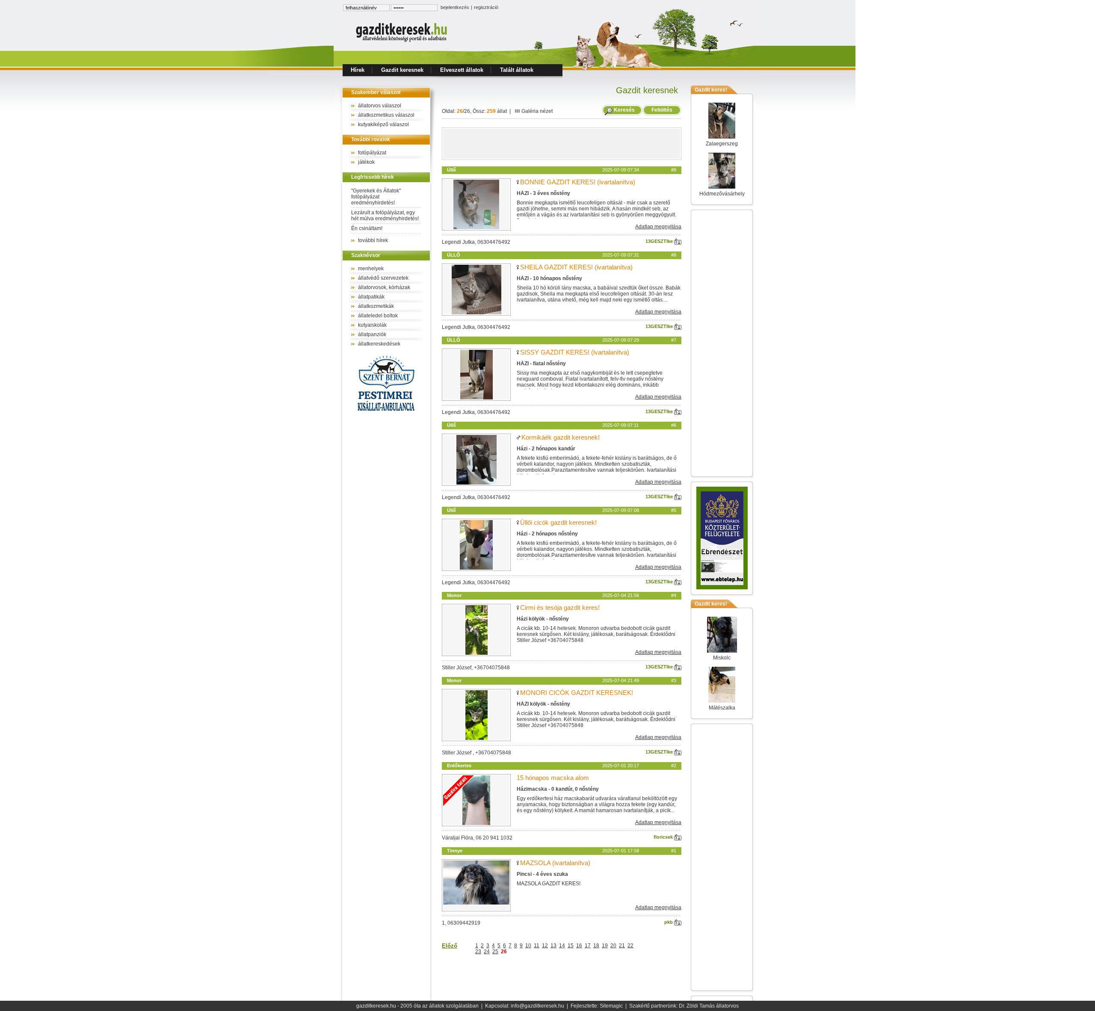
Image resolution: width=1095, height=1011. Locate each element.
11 (536, 946)
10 (528, 946)
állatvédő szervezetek (383, 278)
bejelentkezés (455, 7)
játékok (366, 162)
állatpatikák (371, 297)
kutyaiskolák (372, 325)
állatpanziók (372, 334)
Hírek (357, 70)
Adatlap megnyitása (658, 227)
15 (571, 946)
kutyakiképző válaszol (383, 124)
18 (596, 946)
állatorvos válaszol (379, 106)
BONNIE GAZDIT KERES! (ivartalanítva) (577, 182)
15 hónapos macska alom (553, 777)
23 (478, 952)
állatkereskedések (379, 344)
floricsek (664, 837)
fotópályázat (372, 153)
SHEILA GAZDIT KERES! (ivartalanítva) (576, 267)
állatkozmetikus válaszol (386, 115)
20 (613, 946)
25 (495, 952)
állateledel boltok (378, 316)
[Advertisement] (562, 144)
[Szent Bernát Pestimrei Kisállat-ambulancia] (386, 413)
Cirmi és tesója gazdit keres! (560, 607)
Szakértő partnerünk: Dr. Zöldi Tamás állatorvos (684, 1006)
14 (562, 946)
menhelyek (371, 269)
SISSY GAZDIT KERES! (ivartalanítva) (574, 352)
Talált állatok (516, 70)
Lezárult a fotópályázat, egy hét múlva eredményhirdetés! (385, 216)
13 (553, 946)
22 (630, 946)
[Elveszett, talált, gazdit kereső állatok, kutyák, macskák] (402, 41)
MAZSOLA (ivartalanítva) (555, 862)
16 (579, 946)
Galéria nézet (536, 111)
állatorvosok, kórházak (384, 287)
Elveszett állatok (461, 70)
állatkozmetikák (376, 306)
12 (545, 946)
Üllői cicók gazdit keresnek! (558, 522)
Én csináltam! (366, 228)
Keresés (624, 110)
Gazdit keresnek (402, 70)
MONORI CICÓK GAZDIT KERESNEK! (576, 692)
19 (605, 946)
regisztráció (486, 7)
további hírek (373, 240)
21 (622, 946)
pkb (669, 922)
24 (487, 952)
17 (588, 946)
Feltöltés (662, 110)
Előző (449, 946)
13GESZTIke (659, 241)
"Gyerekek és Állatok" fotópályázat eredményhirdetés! (376, 197)
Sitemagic (611, 1006)
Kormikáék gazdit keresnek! (560, 437)
